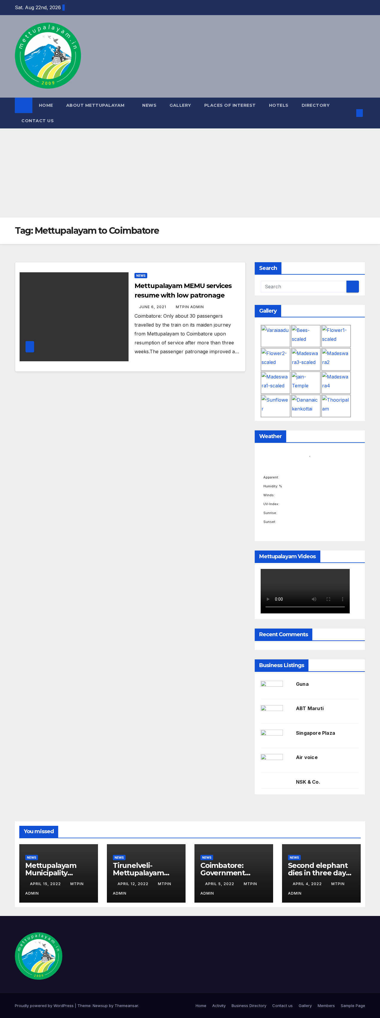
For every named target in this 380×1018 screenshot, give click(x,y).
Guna (302, 684)
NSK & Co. (308, 782)
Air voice (307, 757)
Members (326, 1005)
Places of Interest (230, 105)
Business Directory (249, 1005)
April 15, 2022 (46, 884)
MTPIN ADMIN (190, 307)
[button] (350, 113)
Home (46, 105)
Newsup (100, 1005)
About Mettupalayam (96, 105)
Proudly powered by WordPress (45, 1005)
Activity (219, 1005)
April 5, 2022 (220, 884)
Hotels (279, 105)
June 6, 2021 (153, 307)
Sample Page (353, 1005)
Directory (316, 105)
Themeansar (126, 1005)
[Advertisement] (190, 172)
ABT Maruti (310, 708)
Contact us (37, 120)
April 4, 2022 (308, 884)
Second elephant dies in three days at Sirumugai (318, 873)
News (149, 105)
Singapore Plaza (315, 733)
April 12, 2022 (134, 884)
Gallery (180, 105)
